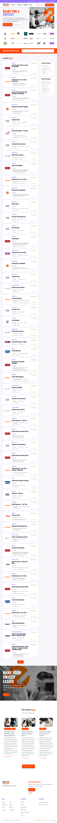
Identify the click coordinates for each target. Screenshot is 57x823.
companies (25, 5)
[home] (7, 5)
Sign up (6, 694)
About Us (13, 5)
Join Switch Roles (43, 804)
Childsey (18, 820)
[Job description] (8, 68)
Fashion (22, 804)
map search (18, 24)
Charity (22, 802)
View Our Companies (44, 802)
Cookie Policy (52, 820)
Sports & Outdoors (25, 812)
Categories (19, 5)
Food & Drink (24, 807)
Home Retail (23, 810)
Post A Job (40, 4)
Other (22, 815)
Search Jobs (7, 24)
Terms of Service (44, 820)
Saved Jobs (11, 810)
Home (3, 802)
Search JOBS (49, 4)
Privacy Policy (37, 820)
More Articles (28, 766)
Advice (30, 5)
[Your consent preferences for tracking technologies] (55, 821)
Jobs (3, 807)
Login (10, 804)
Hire (10, 802)
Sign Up (11, 807)
